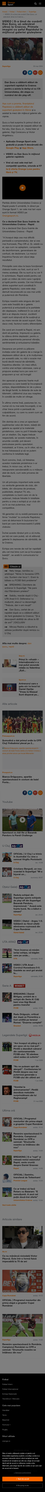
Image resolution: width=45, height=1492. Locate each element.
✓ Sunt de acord (22, 1479)
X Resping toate (22, 1485)
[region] (22, 1469)
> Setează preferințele (22, 1473)
